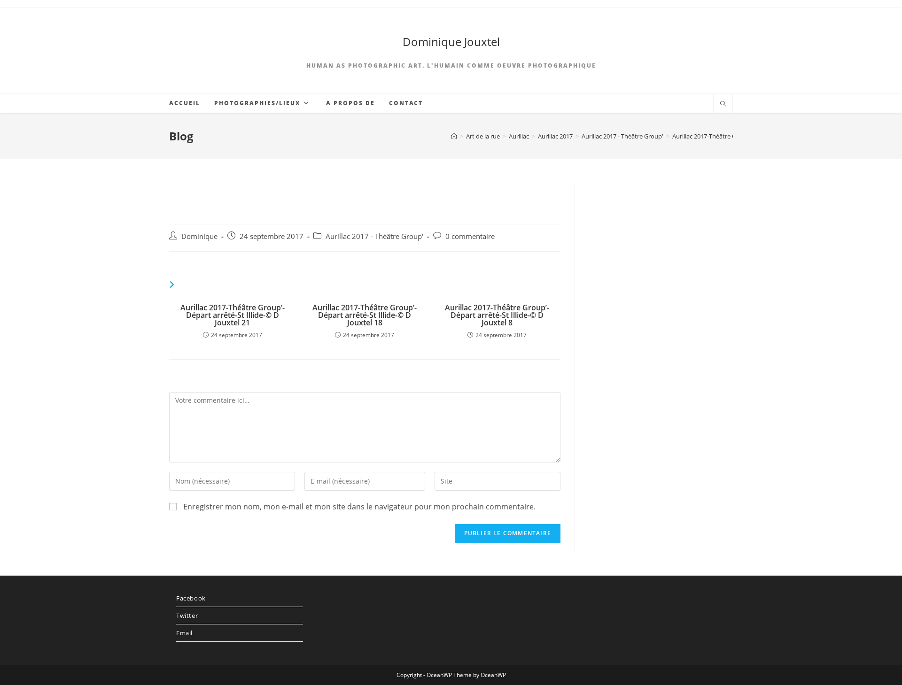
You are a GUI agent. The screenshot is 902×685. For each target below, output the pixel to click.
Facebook (191, 598)
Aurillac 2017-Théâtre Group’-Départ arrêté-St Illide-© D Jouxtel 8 (497, 315)
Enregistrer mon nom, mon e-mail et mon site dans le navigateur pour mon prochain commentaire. (359, 506)
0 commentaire (470, 236)
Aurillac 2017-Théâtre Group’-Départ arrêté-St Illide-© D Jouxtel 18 (364, 315)
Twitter (187, 615)
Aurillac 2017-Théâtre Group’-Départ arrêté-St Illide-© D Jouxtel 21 (232, 315)
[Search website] (723, 104)
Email (184, 633)
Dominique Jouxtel (451, 41)
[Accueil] (454, 136)
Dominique (199, 236)
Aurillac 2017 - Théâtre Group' (374, 236)
